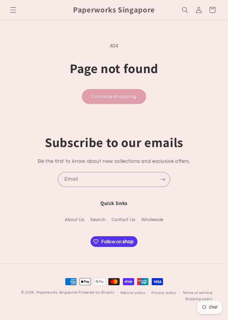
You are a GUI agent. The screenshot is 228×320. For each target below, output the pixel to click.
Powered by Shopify (96, 292)
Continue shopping (114, 96)
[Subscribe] (163, 179)
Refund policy (133, 292)
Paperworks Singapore (57, 292)
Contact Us (123, 219)
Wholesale (152, 219)
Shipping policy (198, 299)
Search (97, 219)
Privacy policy (163, 292)
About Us (74, 219)
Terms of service (198, 292)
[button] (13, 10)
